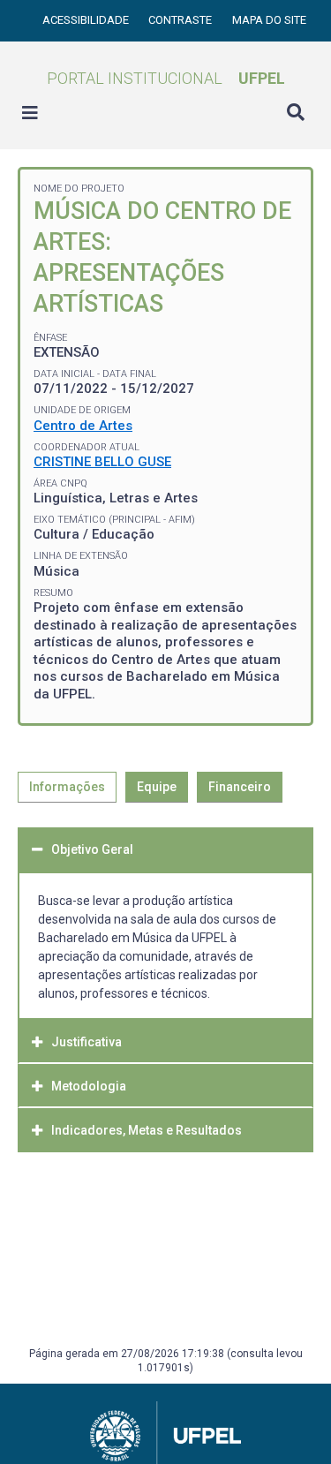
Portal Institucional (166, 78)
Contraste (181, 19)
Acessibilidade (87, 19)
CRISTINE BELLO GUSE (102, 462)
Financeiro (239, 787)
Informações (67, 787)
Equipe (157, 787)
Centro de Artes (83, 426)
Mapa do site (269, 19)
